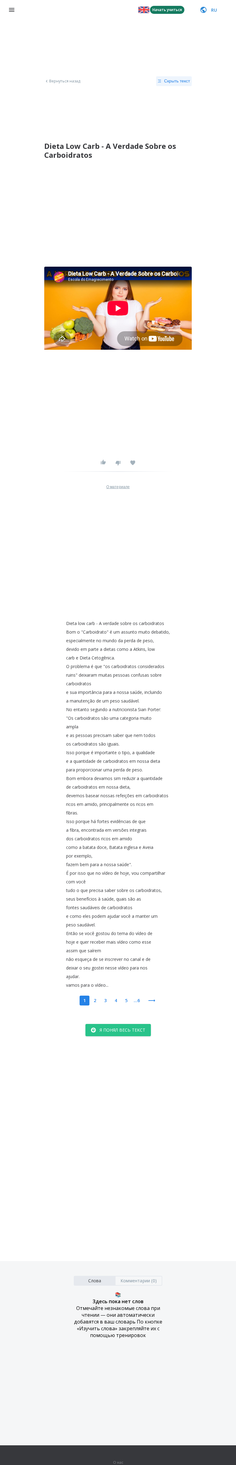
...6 (137, 1000)
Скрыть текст (177, 80)
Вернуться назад (65, 81)
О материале (118, 487)
